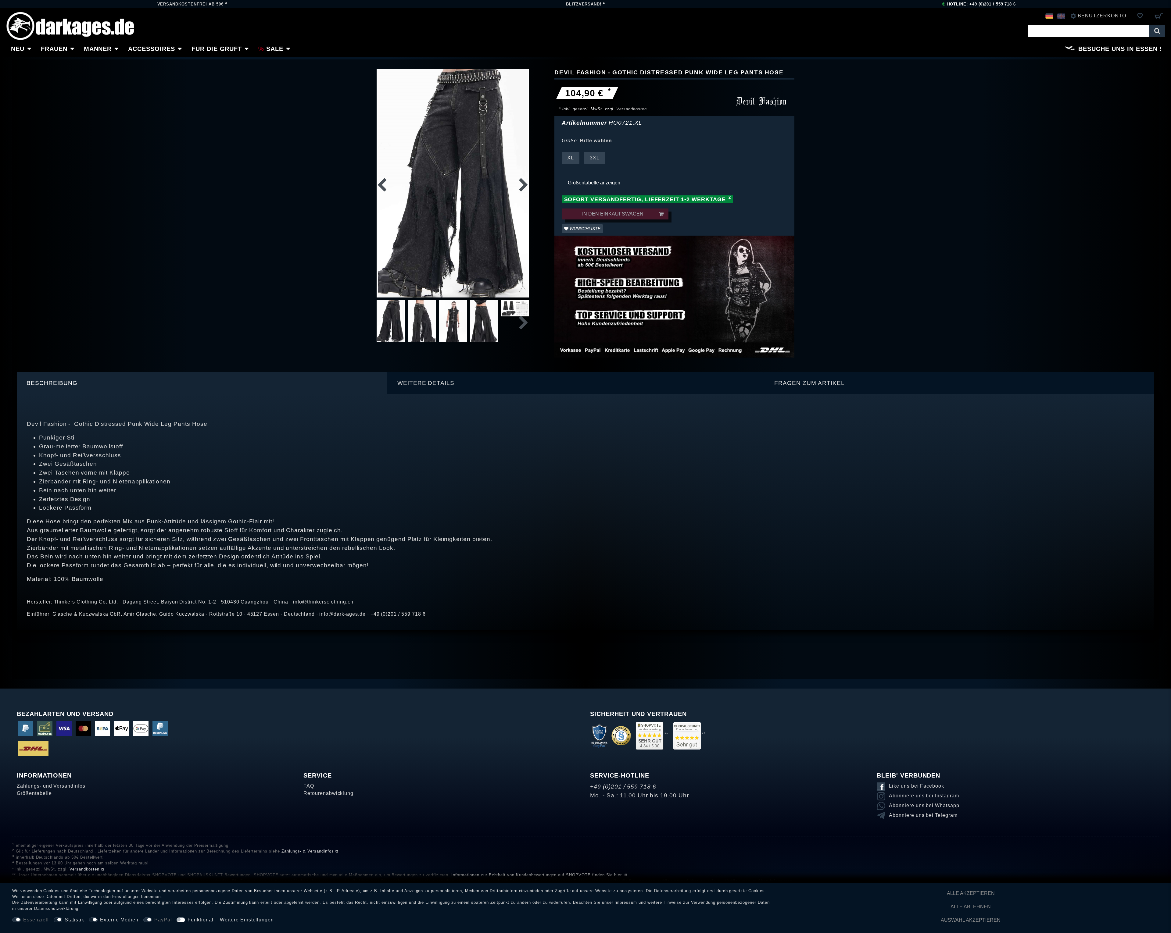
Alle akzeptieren (971, 893)
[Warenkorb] (1158, 16)
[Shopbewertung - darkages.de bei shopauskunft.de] (687, 735)
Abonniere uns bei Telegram (923, 815)
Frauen (54, 48)
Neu (17, 48)
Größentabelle (34, 793)
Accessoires (151, 48)
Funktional (200, 919)
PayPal (163, 919)
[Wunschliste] (1140, 15)
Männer (98, 48)
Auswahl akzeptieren (971, 920)
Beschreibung (52, 383)
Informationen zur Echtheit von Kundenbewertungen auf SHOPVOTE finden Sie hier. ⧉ (539, 875)
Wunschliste (584, 228)
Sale (274, 48)
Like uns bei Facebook (916, 786)
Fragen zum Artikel (809, 383)
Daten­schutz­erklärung (56, 908)
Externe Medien (119, 919)
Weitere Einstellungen (247, 919)
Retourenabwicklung (328, 793)
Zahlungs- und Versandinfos (51, 786)
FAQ (308, 786)
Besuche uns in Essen (1117, 48)
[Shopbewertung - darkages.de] (649, 735)
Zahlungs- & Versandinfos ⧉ (309, 851)
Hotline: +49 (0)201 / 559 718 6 (979, 4)
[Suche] (1157, 31)
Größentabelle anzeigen (594, 182)
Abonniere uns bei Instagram (924, 795)
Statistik (74, 919)
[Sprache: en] (1061, 16)
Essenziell (36, 919)
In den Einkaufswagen (612, 213)
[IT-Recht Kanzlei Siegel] (621, 735)
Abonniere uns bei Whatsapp (924, 805)
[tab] (202, 383)
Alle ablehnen (971, 906)
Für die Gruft (217, 48)
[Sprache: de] (1049, 16)
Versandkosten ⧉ (87, 869)
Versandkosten (631, 109)
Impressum (625, 902)
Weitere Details (425, 383)
